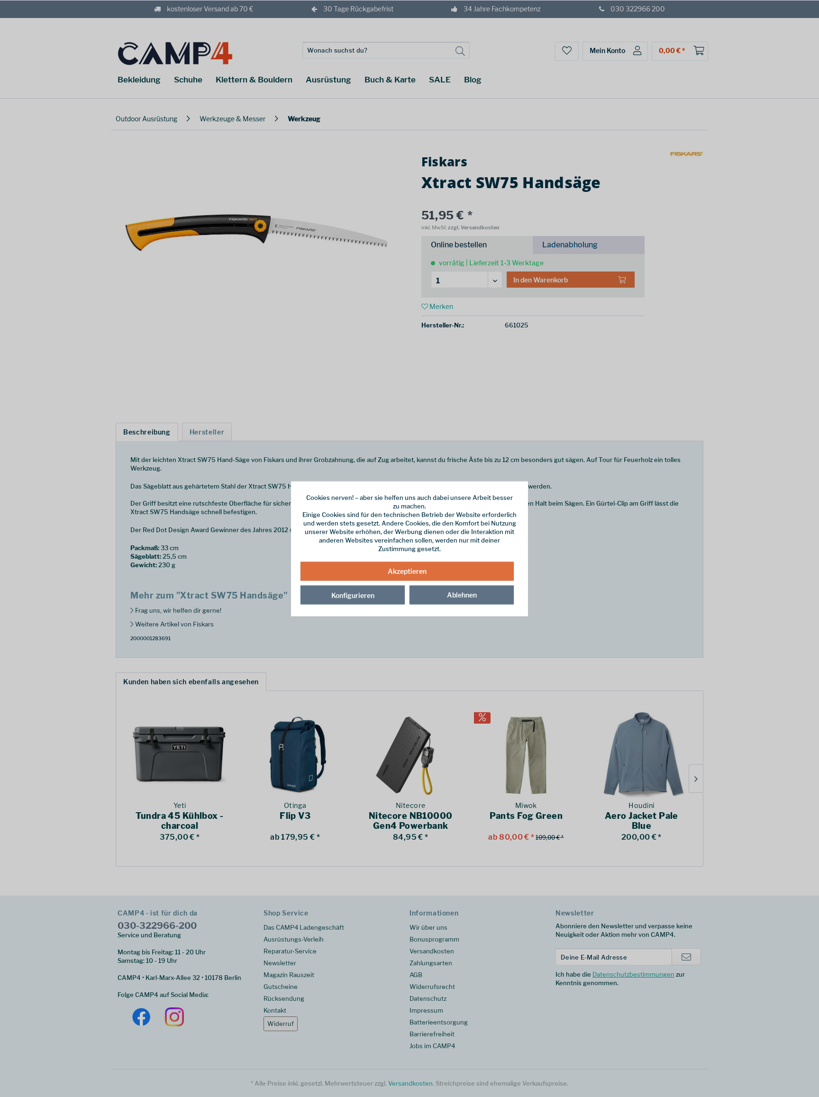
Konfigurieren (352, 595)
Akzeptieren (407, 571)
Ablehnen (462, 595)
